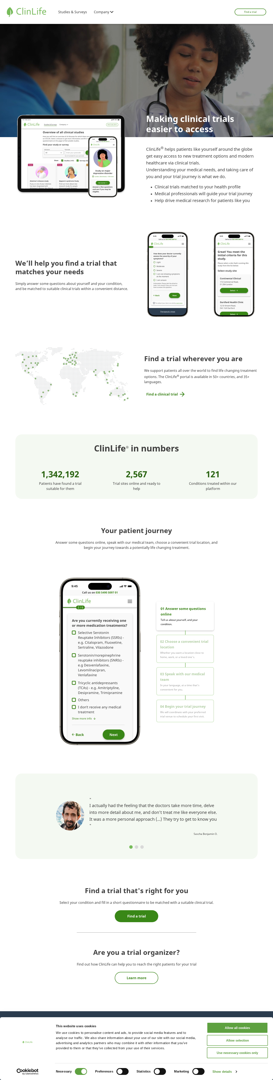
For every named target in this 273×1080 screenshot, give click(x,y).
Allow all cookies (237, 1028)
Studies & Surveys (72, 12)
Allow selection (237, 1040)
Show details (222, 1071)
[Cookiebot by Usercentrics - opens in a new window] (27, 1071)
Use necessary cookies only (237, 1053)
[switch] (122, 1071)
